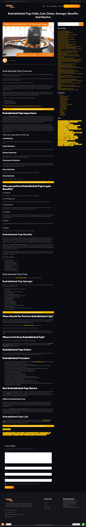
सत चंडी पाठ (71, 145)
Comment (7, 451)
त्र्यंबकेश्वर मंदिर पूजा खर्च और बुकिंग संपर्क (64, 45)
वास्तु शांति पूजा (62, 115)
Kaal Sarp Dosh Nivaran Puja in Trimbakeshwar (67, 34)
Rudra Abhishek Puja (44, 432)
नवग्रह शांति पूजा (60, 144)
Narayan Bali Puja (63, 99)
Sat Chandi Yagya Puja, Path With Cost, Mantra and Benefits (70, 80)
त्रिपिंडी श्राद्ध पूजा (61, 139)
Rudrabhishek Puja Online (29, 435)
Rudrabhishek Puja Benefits (44, 433)
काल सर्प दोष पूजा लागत (69, 137)
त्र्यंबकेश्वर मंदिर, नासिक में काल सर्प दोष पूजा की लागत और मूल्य (68, 54)
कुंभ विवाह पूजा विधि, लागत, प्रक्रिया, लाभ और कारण (66, 85)
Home (45, 502)
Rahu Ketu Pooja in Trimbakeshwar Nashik (66, 44)
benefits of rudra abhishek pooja (9, 432)
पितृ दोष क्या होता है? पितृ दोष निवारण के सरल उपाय (66, 58)
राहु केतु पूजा (62, 112)
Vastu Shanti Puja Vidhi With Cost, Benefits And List (68, 71)
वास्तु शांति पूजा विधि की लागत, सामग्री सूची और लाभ (66, 69)
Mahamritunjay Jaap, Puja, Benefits (65, 65)
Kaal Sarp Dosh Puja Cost (63, 125)
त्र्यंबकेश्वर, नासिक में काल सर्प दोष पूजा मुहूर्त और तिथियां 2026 (68, 51)
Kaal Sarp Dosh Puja (64, 96)
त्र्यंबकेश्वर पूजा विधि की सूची (62, 140)
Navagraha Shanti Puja (62, 128)
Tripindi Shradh (61, 133)
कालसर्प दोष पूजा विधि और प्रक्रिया (64, 31)
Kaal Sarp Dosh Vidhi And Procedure (65, 32)
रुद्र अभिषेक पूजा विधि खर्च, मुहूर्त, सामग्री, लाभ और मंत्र (67, 66)
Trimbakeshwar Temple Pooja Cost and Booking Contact (69, 46)
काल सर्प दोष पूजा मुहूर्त (61, 137)
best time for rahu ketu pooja (64, 123)
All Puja (61, 95)
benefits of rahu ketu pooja (63, 120)
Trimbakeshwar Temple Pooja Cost (65, 132)
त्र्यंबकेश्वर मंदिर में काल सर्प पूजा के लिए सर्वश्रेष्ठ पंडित (67, 47)
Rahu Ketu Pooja (63, 102)
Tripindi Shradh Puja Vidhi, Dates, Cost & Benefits (68, 89)
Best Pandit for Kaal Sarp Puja (75, 120)
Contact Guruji (47, 508)
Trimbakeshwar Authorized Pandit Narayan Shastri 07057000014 (28, 426)
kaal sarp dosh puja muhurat (74, 125)
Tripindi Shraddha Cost (77, 132)
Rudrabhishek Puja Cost (7, 435)
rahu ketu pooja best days (63, 129)
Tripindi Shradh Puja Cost (63, 136)
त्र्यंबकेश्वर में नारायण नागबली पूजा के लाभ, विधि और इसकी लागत (68, 60)
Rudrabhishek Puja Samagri (40, 435)
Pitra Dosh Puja (63, 101)
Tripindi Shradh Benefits (69, 133)
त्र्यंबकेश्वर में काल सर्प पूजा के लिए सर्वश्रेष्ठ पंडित (66, 143)
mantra (8, 393)
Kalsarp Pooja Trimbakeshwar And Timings (67, 41)
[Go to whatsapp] (83, 524)
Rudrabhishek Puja (6, 429)
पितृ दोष (61, 110)
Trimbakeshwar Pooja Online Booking (65, 131)
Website (6, 477)
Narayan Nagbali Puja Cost (71, 126)
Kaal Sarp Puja (63, 97)
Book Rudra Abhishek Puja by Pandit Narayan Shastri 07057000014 (28, 182)
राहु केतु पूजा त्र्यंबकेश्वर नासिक (63, 42)
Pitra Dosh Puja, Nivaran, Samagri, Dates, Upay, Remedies (70, 59)
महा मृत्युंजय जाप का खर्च (78, 144)
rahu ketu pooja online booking (75, 129)
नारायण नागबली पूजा (63, 109)
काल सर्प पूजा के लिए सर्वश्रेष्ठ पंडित (64, 138)
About (45, 504)
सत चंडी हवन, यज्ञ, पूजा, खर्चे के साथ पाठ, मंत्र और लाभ (67, 79)
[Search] (81, 24)
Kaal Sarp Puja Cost (62, 126)
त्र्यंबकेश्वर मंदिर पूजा (63, 108)
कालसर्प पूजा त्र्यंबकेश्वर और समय (63, 40)
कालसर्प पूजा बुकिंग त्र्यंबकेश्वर (63, 38)
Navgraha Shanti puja (38, 361)
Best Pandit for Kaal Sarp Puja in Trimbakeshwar (68, 122)
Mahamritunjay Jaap (29, 325)
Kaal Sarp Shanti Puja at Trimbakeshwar (66, 37)
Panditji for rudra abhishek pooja (32, 432)
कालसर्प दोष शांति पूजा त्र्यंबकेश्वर (63, 35)
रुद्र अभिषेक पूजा (63, 114)
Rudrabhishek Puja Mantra (18, 435)
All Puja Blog (47, 506)
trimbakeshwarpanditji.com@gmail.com (15, 514)
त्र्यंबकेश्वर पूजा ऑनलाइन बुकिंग (69, 139)
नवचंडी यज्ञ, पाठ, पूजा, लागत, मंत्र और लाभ (65, 81)
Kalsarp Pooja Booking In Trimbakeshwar (66, 39)
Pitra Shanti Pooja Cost (72, 128)
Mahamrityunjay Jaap (64, 98)
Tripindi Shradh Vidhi (73, 136)
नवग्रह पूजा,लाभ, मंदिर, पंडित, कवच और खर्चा (65, 75)
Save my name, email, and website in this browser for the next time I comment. (22, 483)
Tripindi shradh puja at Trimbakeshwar (66, 135)
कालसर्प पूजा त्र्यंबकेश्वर (74, 138)
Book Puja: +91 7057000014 (71, 6)
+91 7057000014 (22, 1)
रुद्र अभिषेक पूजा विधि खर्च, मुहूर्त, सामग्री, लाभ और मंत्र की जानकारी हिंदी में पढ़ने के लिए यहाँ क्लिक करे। (22, 106)
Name (6, 465)
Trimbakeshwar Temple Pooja (66, 104)
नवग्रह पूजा (76, 143)
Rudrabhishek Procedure (25, 433)
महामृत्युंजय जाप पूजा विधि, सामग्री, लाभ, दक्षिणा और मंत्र (67, 64)
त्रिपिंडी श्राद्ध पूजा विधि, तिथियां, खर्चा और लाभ (65, 88)
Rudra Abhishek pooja (21, 277)
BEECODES (41, 524)
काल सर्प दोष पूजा (63, 106)
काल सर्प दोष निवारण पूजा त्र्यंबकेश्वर (64, 33)
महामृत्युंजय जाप (62, 111)
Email (6, 471)
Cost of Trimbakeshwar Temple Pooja (65, 124)
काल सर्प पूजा (76, 137)
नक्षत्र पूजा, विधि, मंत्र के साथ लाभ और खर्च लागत (66, 72)
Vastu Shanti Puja (63, 105)
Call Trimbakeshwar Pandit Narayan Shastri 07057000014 (28, 109)
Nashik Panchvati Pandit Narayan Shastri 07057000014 (28, 312)
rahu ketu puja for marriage (63, 130)
